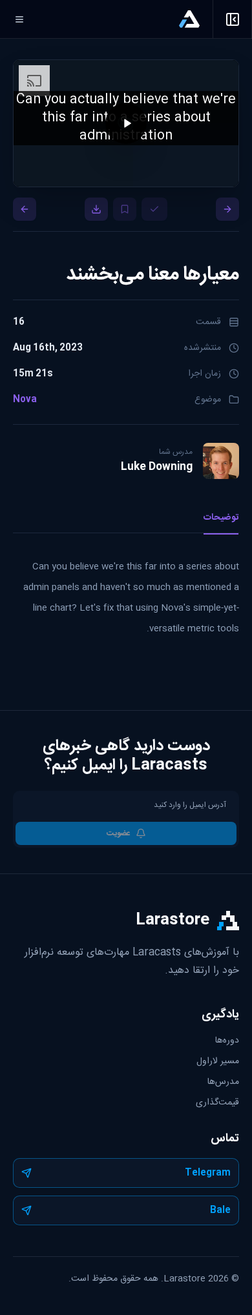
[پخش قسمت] (126, 657)
